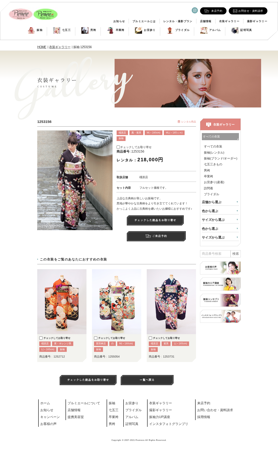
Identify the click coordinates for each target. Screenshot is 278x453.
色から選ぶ (210, 211)
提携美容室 (76, 417)
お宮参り (149, 29)
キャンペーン (50, 417)
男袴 (93, 29)
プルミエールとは (144, 21)
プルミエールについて (84, 403)
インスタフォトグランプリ (168, 424)
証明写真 (246, 29)
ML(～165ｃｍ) (174, 132)
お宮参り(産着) (214, 182)
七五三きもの (213, 164)
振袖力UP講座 (159, 417)
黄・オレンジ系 (62, 343)
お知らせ (119, 21)
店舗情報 (206, 21)
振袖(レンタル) (214, 152)
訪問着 (208, 188)
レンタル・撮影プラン (178, 21)
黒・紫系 (136, 132)
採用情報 (203, 417)
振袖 (40, 29)
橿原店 (122, 132)
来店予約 (203, 403)
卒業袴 (120, 29)
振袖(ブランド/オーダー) (220, 158)
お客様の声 (48, 424)
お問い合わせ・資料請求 (215, 410)
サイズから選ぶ (213, 219)
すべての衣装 (213, 146)
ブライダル (182, 29)
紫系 (166, 343)
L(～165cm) (47, 349)
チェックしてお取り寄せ (136, 147)
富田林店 (101, 343)
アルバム (215, 29)
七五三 (66, 29)
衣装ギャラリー (229, 21)
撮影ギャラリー (257, 21)
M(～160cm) (153, 132)
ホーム (45, 403)
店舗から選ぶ (211, 202)
